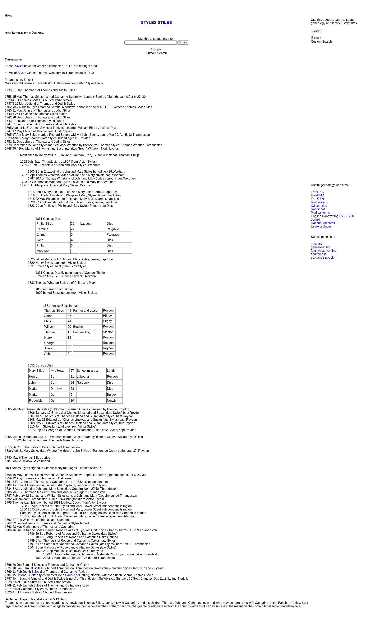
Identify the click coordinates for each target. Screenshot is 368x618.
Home (8, 15)
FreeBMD (317, 195)
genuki (315, 219)
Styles (19, 66)
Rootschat (318, 209)
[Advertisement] (72, 3)
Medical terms (320, 212)
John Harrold (67, 575)
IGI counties (319, 205)
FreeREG (317, 192)
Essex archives (321, 226)
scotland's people (323, 257)
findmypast (318, 254)
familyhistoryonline (323, 250)
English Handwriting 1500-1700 (332, 216)
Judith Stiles (31, 571)
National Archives (323, 223)
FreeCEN (317, 198)
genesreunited (320, 247)
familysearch (319, 202)
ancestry (316, 243)
